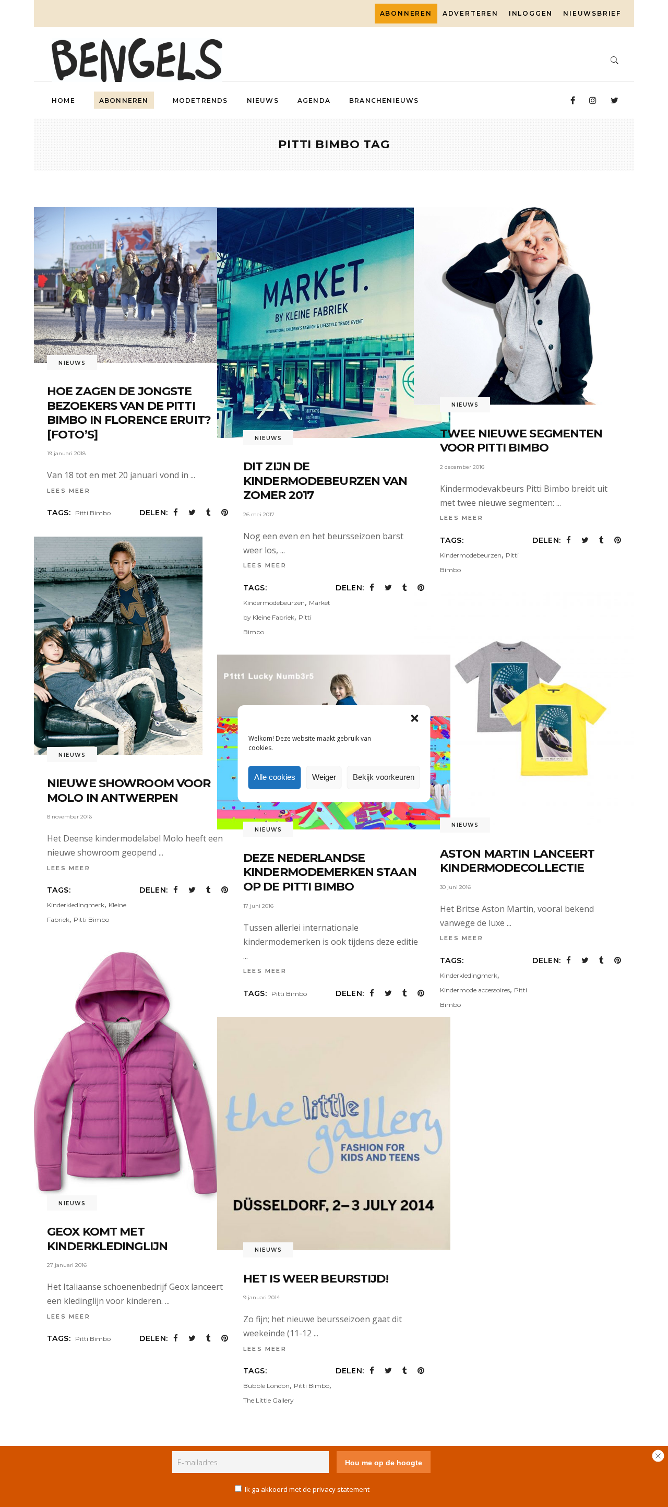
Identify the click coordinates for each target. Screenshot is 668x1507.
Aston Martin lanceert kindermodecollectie (517, 861)
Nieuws (72, 363)
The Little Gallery (268, 1400)
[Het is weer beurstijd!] (333, 1133)
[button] (415, 718)
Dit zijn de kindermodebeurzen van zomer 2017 (325, 480)
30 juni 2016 (455, 887)
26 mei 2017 (259, 514)
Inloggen (531, 13)
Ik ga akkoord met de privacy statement (307, 1489)
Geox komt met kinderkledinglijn (107, 1239)
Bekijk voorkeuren (383, 777)
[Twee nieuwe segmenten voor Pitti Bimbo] (530, 306)
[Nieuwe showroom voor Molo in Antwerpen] (111, 646)
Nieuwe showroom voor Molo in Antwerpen (128, 790)
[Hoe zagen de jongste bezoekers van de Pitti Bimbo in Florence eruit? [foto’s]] (137, 285)
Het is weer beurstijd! (315, 1279)
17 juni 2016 (258, 906)
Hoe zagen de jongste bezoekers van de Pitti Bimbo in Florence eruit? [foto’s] (129, 413)
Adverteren (470, 13)
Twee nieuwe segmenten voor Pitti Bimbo (521, 440)
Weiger (324, 777)
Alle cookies (274, 777)
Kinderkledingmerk (75, 905)
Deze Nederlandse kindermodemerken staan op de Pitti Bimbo (329, 872)
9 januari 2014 (261, 1297)
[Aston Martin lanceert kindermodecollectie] (530, 708)
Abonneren (406, 13)
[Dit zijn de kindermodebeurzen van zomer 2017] (333, 322)
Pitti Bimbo (93, 513)
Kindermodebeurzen (274, 603)
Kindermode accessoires (475, 990)
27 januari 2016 (67, 1265)
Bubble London (266, 1386)
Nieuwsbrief (592, 13)
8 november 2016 (69, 816)
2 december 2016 (462, 467)
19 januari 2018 (66, 453)
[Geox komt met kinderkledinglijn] (127, 1072)
